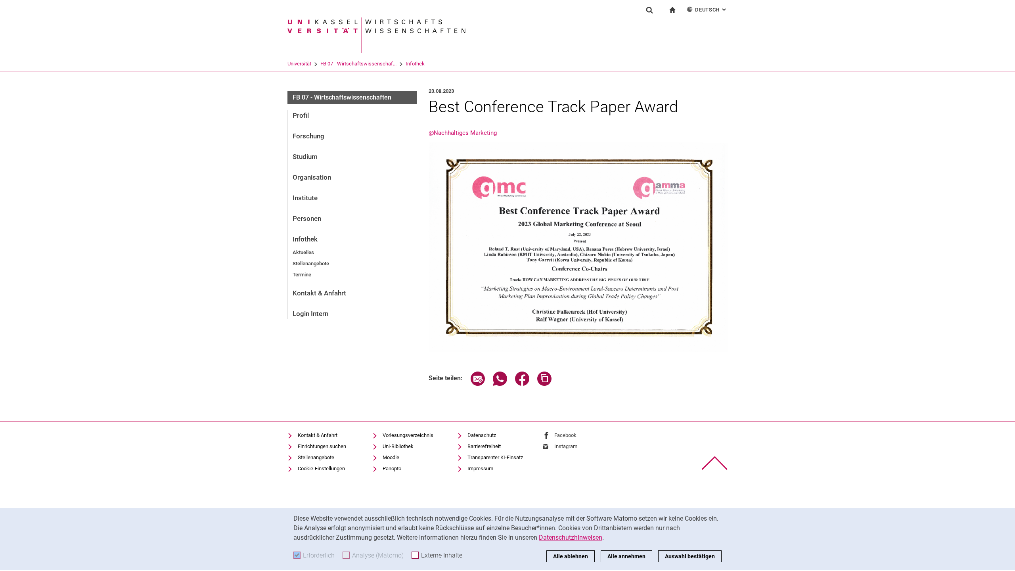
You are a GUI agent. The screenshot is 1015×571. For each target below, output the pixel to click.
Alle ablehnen (570, 556)
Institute (305, 198)
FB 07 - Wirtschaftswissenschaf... (358, 64)
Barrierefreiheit (484, 446)
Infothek (415, 64)
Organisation (312, 177)
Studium (305, 157)
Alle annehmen (626, 556)
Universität (299, 64)
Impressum (480, 468)
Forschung (308, 136)
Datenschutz (481, 435)
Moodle (391, 457)
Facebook (565, 435)
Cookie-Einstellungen (321, 468)
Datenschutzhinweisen (570, 537)
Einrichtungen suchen (322, 446)
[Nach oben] (715, 463)
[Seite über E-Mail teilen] (478, 383)
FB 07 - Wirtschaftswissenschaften (342, 97)
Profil (301, 115)
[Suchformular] (649, 10)
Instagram (565, 446)
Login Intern (310, 314)
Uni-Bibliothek (398, 446)
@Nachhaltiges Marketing (463, 132)
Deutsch (711, 10)
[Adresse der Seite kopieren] (544, 383)
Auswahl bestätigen (690, 556)
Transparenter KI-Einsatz (495, 457)
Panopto (392, 468)
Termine (302, 275)
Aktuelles (303, 252)
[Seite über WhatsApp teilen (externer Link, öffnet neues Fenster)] (500, 383)
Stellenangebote (311, 263)
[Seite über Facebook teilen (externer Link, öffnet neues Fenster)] (522, 383)
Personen (307, 218)
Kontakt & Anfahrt (319, 293)
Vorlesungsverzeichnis (408, 435)
